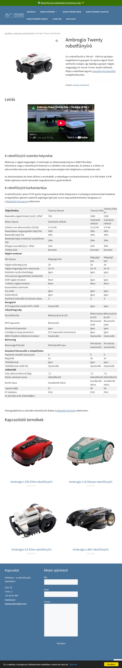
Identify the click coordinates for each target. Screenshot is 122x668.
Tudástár (56, 19)
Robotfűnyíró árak (72, 12)
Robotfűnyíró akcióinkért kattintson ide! (61, 2)
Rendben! (111, 664)
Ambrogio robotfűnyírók (24, 33)
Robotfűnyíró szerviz (17, 201)
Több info (73, 664)
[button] (57, 41)
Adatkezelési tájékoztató (15, 603)
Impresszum (10, 599)
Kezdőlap (31, 12)
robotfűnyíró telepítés (104, 71)
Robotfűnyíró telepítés (97, 12)
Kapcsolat (71, 19)
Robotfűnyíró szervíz (37, 19)
